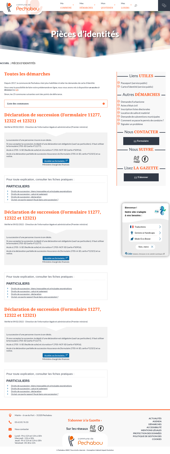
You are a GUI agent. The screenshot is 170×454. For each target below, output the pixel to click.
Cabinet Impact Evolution (104, 450)
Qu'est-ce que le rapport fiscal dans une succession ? (34, 199)
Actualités (155, 418)
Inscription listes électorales (135, 109)
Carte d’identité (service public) (137, 86)
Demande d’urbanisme (132, 101)
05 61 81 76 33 (21, 422)
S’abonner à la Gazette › (85, 420)
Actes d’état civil (129, 105)
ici (17, 89)
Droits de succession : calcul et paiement (29, 194)
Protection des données (147, 433)
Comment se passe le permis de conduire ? (142, 120)
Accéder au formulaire (55, 161)
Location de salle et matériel (135, 113)
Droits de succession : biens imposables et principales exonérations (41, 191)
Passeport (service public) (134, 83)
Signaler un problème (132, 124)
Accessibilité (154, 427)
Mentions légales (151, 430)
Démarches (155, 424)
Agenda (157, 421)
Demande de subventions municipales (140, 116)
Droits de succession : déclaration (26, 197)
